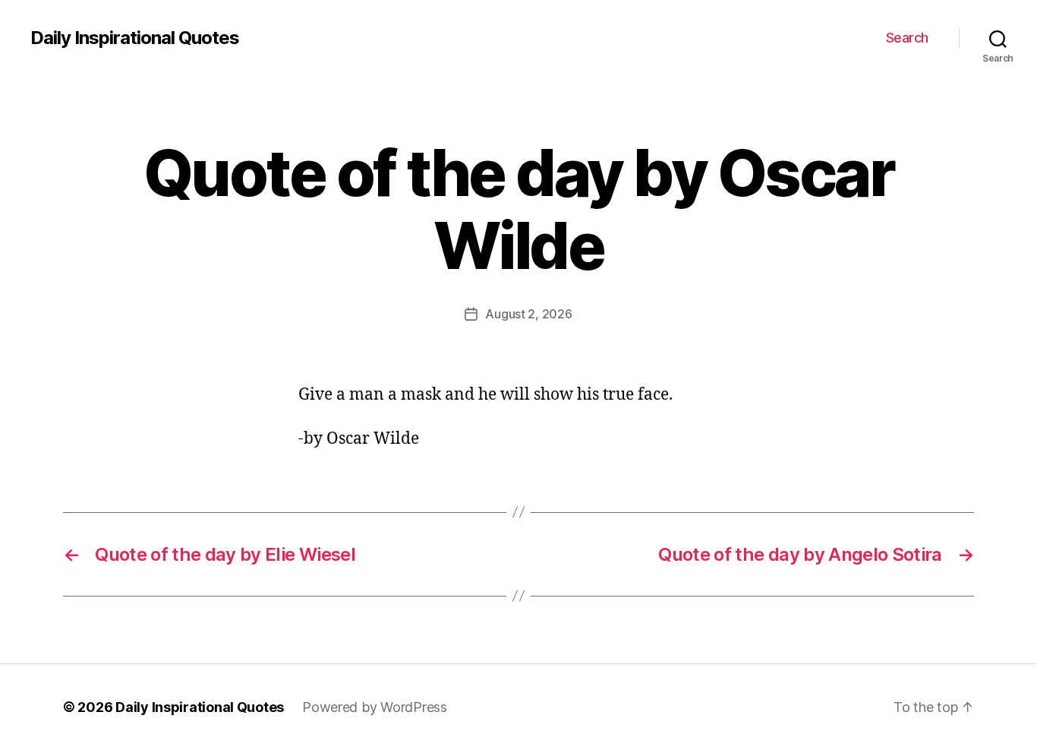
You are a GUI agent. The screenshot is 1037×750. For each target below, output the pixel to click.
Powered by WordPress (374, 707)
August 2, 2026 (528, 313)
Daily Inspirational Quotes (134, 38)
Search (907, 38)
